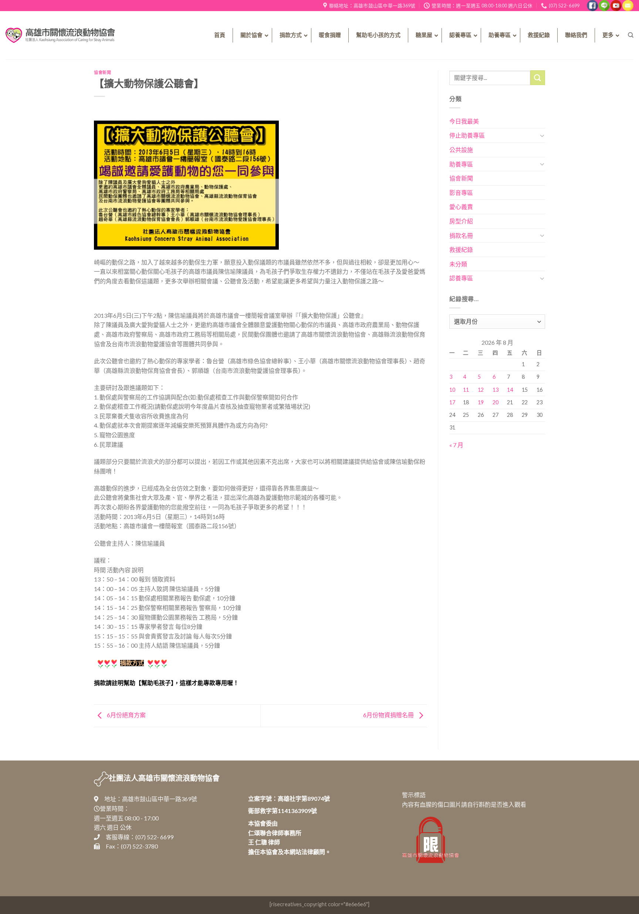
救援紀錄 (461, 249)
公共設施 (461, 149)
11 (466, 390)
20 (495, 402)
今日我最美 (464, 121)
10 (452, 390)
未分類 (458, 263)
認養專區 (461, 277)
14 (510, 390)
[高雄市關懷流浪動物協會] (60, 35)
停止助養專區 (467, 135)
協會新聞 (102, 72)
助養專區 (461, 164)
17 (452, 402)
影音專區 (461, 192)
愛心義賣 (461, 206)
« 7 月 (456, 444)
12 (481, 390)
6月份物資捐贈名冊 (389, 714)
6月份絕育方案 (126, 714)
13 (495, 390)
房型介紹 (461, 221)
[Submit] (537, 77)
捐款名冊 (461, 235)
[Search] (630, 35)
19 (481, 402)
